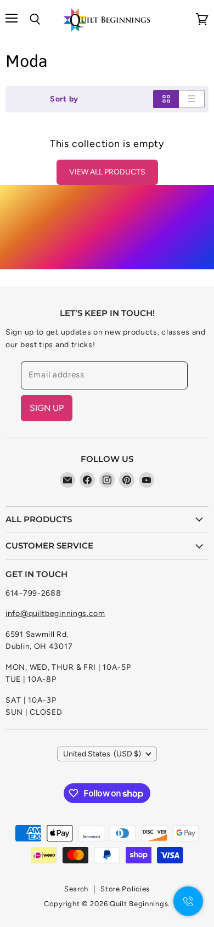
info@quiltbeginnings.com (55, 613)
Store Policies (125, 889)
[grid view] (166, 99)
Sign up (47, 408)
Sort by (64, 99)
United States (102, 754)
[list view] (192, 99)
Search (76, 889)
